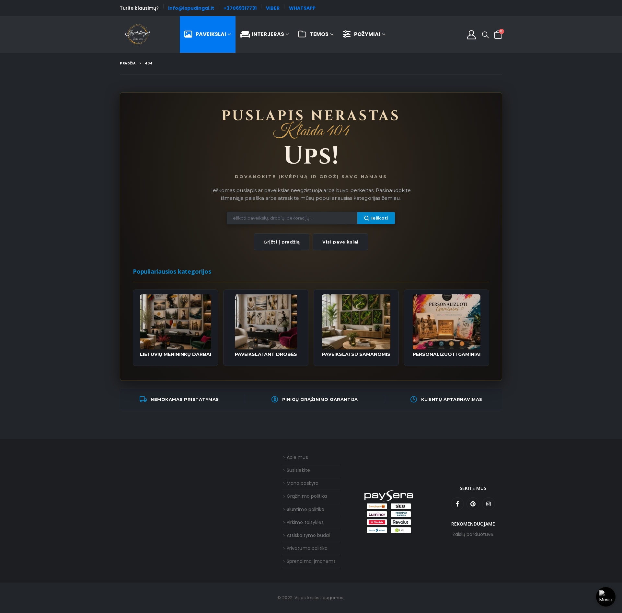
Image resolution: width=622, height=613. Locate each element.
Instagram (488, 503)
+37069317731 (240, 8)
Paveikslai (211, 34)
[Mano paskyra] (471, 34)
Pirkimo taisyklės (305, 522)
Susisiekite (298, 470)
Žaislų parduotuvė (473, 534)
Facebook (457, 503)
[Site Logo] (138, 34)
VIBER (272, 8)
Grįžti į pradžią (281, 241)
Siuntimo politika (305, 509)
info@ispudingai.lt (191, 8)
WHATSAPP (302, 8)
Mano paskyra (302, 483)
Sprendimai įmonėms (311, 561)
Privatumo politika (307, 548)
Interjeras (268, 34)
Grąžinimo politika (307, 496)
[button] (485, 35)
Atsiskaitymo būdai (308, 535)
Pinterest (472, 503)
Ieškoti (380, 218)
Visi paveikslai (340, 241)
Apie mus (297, 457)
